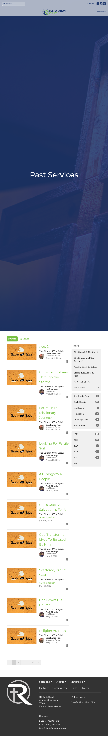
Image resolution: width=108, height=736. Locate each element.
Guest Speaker (86, 419)
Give (74, 688)
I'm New (43, 688)
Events (85, 688)
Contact (91, 4)
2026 (86, 434)
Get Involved (60, 688)
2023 (86, 452)
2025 (86, 440)
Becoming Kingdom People (84, 374)
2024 (86, 446)
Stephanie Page (86, 396)
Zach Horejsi (86, 402)
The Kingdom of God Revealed (84, 359)
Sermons (44, 681)
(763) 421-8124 (54, 721)
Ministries (76, 681)
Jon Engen (86, 408)
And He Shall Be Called (85, 367)
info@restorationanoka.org (57, 728)
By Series (24, 339)
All (75, 463)
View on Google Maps (50, 706)
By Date (12, 339)
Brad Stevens (86, 425)
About (60, 681)
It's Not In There (82, 382)
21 (33, 662)
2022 (86, 457)
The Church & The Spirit (86, 352)
